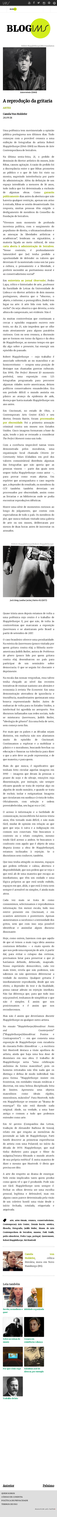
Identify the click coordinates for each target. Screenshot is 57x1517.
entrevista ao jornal (27, 280)
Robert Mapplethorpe (13, 1240)
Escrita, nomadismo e (13, 1310)
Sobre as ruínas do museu (11, 1340)
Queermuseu (48, 1236)
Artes (7, 107)
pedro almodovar (11, 1236)
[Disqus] (28, 1446)
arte (12, 1220)
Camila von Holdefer (15, 113)
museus (37, 1232)
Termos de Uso (9, 1504)
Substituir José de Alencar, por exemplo (34, 1370)
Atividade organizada (34, 1309)
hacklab (52, 1509)
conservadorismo (45, 1220)
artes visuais (21, 1220)
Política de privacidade (14, 1500)
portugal (36, 1236)
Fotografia (17, 1228)
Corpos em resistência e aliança (33, 1340)
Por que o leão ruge (12, 1368)
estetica (50, 1224)
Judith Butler (30, 1228)
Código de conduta (12, 1497)
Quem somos (8, 1493)
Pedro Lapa (25, 1236)
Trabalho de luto (10, 1398)
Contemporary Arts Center (16, 1224)
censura (32, 1220)
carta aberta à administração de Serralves (28, 246)
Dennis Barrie (38, 1224)
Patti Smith (48, 1232)
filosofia (6, 1228)
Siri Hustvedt (30, 1240)
